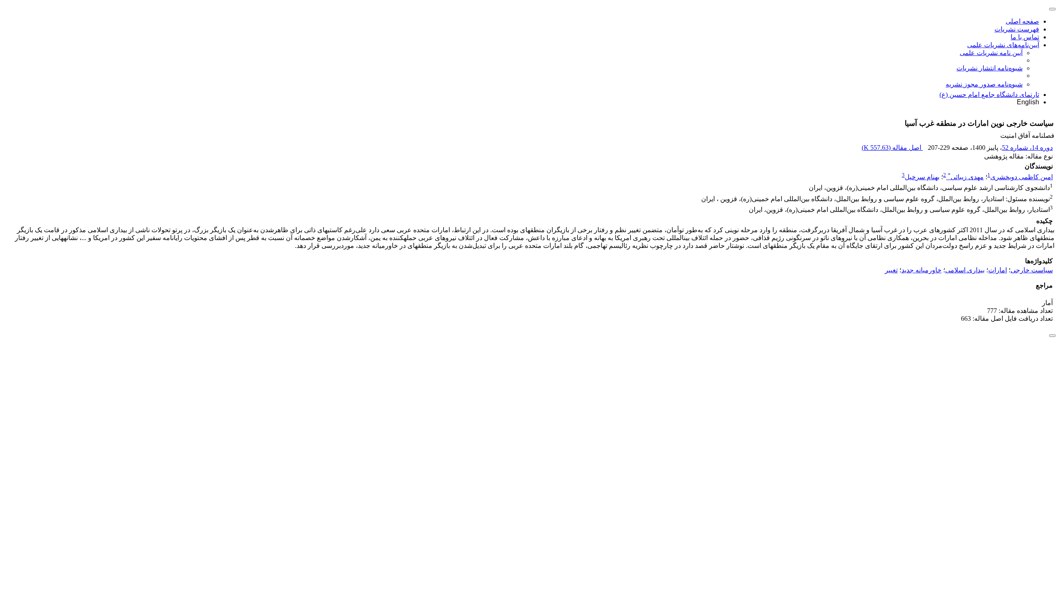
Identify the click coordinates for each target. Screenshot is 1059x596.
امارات (997, 270)
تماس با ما (1025, 37)
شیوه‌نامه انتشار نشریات (989, 68)
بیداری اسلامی (965, 270)
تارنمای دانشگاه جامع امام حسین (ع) (989, 94)
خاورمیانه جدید (921, 270)
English (1028, 102)
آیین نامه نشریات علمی (991, 52)
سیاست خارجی (1032, 270)
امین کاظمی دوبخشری (1021, 176)
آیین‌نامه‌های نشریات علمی (1003, 44)
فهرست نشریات (1016, 29)
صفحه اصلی (1022, 21)
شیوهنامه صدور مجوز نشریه (984, 84)
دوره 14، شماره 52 (1027, 147)
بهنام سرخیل (922, 176)
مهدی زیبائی (966, 176)
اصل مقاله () (892, 147)
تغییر (891, 270)
